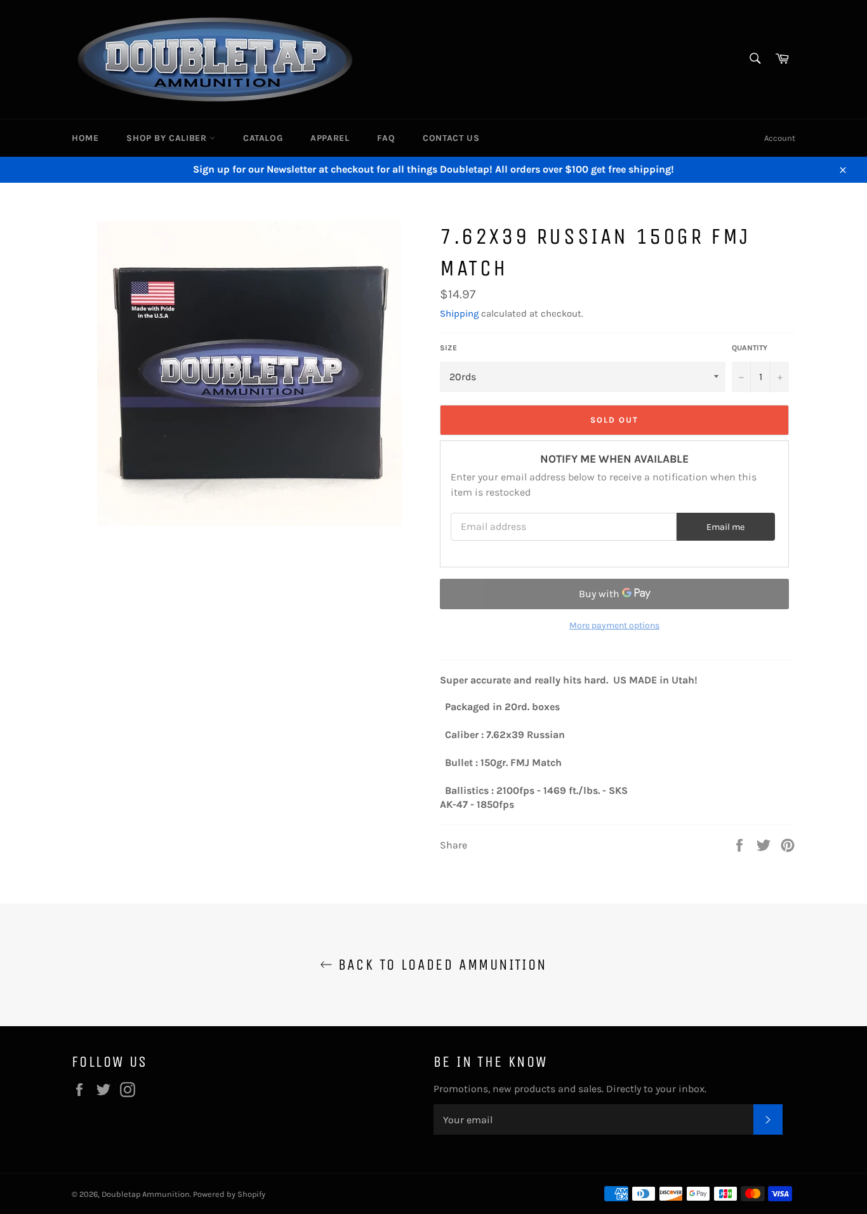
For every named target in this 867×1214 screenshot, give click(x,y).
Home (85, 138)
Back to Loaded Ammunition (439, 964)
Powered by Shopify (229, 1194)
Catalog (262, 138)
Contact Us (451, 138)
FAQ (386, 138)
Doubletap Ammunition (146, 1194)
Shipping (459, 313)
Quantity (749, 347)
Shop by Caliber (167, 138)
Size (448, 347)
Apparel (329, 138)
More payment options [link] (614, 625)
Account (779, 138)
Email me (725, 527)
